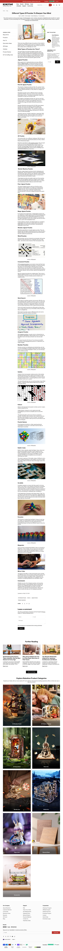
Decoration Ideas (7, 43)
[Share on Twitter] (24, 603)
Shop (17, 4)
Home (4, 10)
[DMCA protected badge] (38, 947)
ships (27, 146)
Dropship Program (47, 913)
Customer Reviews (7, 909)
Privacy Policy (12, 947)
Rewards (5, 915)
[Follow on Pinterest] (10, 936)
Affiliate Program (46, 909)
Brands (22, 4)
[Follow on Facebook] (3, 936)
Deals (31, 4)
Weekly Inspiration (22, 600)
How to (5, 40)
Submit (21, 628)
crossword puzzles (24, 264)
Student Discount (47, 911)
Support (24, 5)
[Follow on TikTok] (14, 936)
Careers (44, 915)
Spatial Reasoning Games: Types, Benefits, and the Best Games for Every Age (11, 658)
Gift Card (5, 917)
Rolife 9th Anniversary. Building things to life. (31, 1)
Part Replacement (27, 911)
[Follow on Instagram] (8, 936)
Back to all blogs (31, 672)
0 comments (41, 15)
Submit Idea (45, 917)
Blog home (6, 34)
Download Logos (47, 918)
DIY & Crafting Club (8, 54)
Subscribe (56, 932)
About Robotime (6, 908)
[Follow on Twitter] (5, 936)
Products (5, 37)
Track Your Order (27, 909)
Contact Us (25, 918)
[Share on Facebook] (22, 603)
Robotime (6, 947)
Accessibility (24, 947)
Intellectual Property (30, 947)
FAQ (24, 908)
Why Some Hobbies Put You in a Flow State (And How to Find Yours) (31, 658)
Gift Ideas (27, 4)
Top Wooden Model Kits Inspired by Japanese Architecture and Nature (49, 658)
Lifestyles (18, 5)
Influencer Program (47, 908)
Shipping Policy (26, 913)
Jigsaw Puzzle (34, 597)
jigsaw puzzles (25, 63)
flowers (38, 146)
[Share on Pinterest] (27, 603)
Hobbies (5, 49)
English (13, 939)
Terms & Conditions (18, 947)
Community (30, 5)
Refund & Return (26, 915)
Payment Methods (27, 917)
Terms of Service (27, 613)
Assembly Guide (26, 920)
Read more (5, 666)
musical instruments (22, 147)
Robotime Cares (6, 913)
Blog (7, 10)
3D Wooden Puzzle (22, 597)
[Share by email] (29, 603)
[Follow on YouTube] (12, 936)
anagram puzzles (24, 334)
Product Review (7, 52)
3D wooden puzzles (33, 143)
